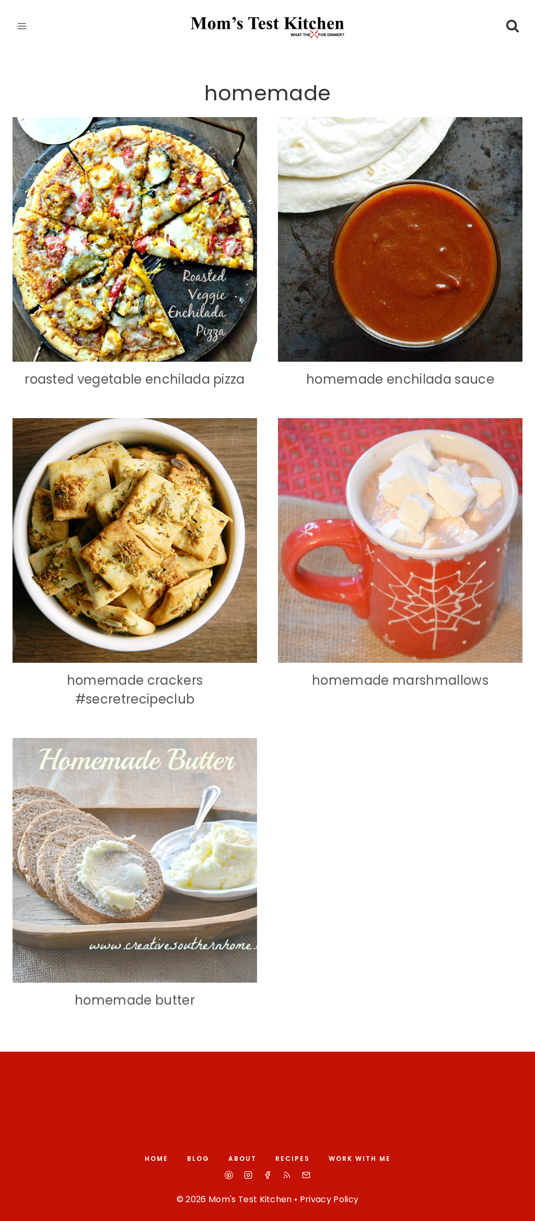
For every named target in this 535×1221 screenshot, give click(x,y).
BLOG (198, 1158)
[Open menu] (22, 26)
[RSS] (286, 1175)
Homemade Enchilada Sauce (400, 379)
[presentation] (135, 239)
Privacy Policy (329, 1199)
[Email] (306, 1175)
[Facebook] (267, 1175)
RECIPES (292, 1158)
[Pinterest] (228, 1175)
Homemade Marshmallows (400, 680)
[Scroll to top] (515, 1203)
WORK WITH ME (360, 1158)
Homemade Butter (135, 1000)
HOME (156, 1158)
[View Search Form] (512, 26)
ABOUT (242, 1158)
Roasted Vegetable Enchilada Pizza (135, 379)
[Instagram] (248, 1175)
